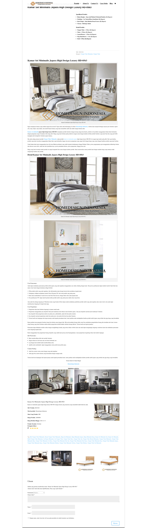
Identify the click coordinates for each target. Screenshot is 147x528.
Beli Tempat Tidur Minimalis (37, 437)
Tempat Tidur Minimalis (87, 54)
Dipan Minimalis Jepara (77, 437)
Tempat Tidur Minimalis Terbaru (67, 443)
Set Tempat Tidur (58, 439)
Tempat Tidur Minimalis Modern (51, 443)
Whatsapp (81, 46)
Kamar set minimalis (33, 132)
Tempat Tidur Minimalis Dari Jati (61, 441)
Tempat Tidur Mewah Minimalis (91, 439)
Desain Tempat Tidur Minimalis (52, 437)
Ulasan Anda (31, 495)
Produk (76, 3)
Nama (29, 507)
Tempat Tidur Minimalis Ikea (95, 441)
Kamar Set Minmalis (113, 437)
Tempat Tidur (96, 54)
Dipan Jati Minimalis (66, 437)
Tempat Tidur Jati (78, 439)
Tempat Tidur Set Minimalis (94, 443)
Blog (111, 3)
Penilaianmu (31, 492)
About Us (86, 3)
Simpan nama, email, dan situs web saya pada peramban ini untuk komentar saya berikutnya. (52, 518)
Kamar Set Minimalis (42, 154)
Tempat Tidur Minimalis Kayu (35, 443)
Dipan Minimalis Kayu (89, 437)
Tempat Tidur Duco (68, 439)
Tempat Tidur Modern (81, 443)
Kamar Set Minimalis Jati (101, 437)
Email (29, 513)
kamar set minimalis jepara (70, 139)
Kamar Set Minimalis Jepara (42, 60)
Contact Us (94, 3)
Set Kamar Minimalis (48, 439)
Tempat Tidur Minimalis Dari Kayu (78, 441)
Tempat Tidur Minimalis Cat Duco (44, 441)
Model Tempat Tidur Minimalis (35, 439)
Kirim (115, 523)
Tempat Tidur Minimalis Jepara (110, 441)
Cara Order (104, 3)
